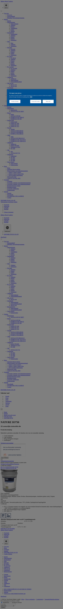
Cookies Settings (14, 101)
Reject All (48, 101)
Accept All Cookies (36, 101)
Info (31, 96)
